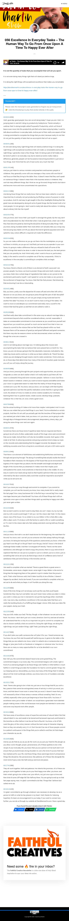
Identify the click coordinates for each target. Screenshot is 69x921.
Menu (65, 3)
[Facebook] (7, 918)
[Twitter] (21, 918)
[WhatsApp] (48, 918)
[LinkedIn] (34, 918)
